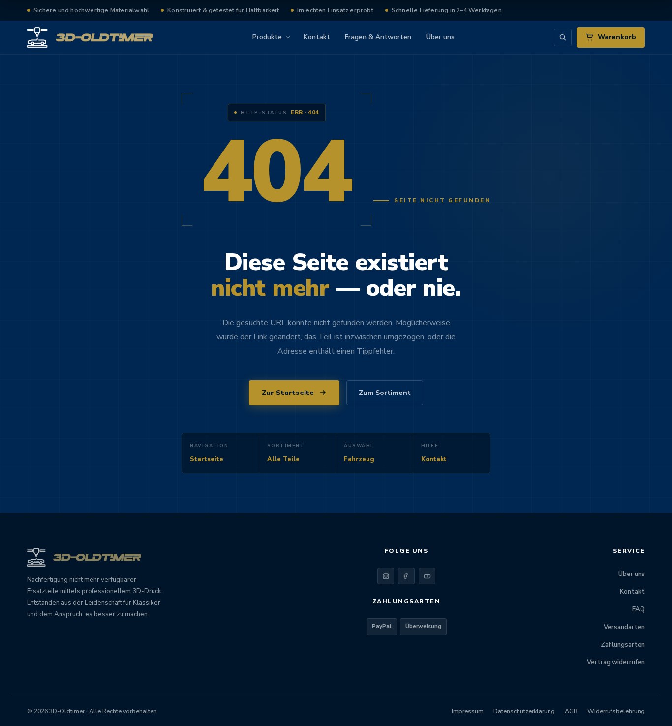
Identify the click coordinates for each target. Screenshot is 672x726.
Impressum (468, 711)
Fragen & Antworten (378, 37)
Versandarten (624, 627)
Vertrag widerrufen (616, 662)
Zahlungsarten (623, 644)
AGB (571, 711)
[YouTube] (427, 576)
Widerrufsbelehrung (616, 711)
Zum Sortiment (385, 392)
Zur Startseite (288, 392)
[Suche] (563, 37)
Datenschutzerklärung (524, 711)
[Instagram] (385, 576)
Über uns (440, 37)
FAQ (638, 609)
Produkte (267, 37)
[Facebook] (406, 576)
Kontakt (317, 37)
